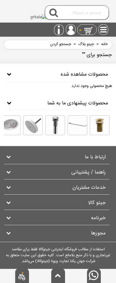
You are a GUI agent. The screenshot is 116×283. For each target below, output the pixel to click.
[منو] (103, 28)
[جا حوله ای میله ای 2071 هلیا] (77, 125)
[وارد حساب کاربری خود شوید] (70, 29)
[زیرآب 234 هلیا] (55, 125)
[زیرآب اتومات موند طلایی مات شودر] (100, 125)
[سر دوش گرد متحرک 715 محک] (33, 125)
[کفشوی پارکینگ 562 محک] (11, 125)
